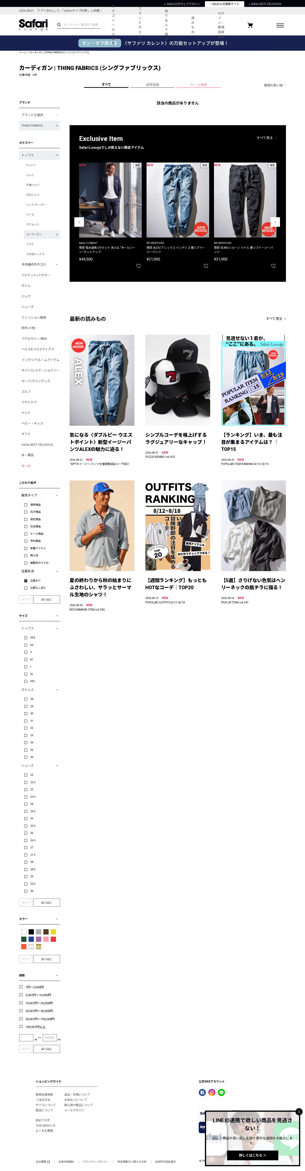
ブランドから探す (140, 25)
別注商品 (35, 526)
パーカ (30, 214)
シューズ (27, 307)
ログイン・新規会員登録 (221, 25)
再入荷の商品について (78, 1105)
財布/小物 (28, 328)
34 (31, 742)
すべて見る (265, 138)
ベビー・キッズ (32, 423)
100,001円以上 (35, 1027)
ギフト (26, 434)
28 (31, 699)
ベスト (30, 244)
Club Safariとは (46, 1125)
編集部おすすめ (39, 562)
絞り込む (46, 599)
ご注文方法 (43, 1100)
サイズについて (46, 1105)
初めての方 (43, 1120)
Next (275, 222)
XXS (32, 637)
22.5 (32, 782)
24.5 (32, 811)
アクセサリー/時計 (34, 339)
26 (31, 833)
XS (32, 645)
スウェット (32, 224)
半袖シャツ (32, 185)
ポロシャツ (32, 195)
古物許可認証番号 (165, 1161)
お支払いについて (75, 1100)
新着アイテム (38, 548)
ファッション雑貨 (33, 317)
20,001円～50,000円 (39, 1011)
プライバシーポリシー (96, 1161)
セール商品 (36, 533)
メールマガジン (74, 1110)
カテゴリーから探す (113, 25)
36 (31, 757)
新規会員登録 (44, 1094)
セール (26, 466)
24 (31, 803)
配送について (44, 1110)
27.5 (32, 854)
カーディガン (34, 234)
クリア (26, 599)
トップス (27, 155)
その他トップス (35, 254)
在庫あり (35, 580)
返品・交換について (77, 1094)
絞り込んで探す (166, 25)
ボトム (26, 285)
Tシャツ (31, 165)
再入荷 (34, 555)
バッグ (26, 296)
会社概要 (41, 1161)
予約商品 (35, 541)
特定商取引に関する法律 (131, 1161)
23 (31, 789)
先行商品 (35, 512)
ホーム (22, 52)
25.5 (32, 825)
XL (31, 674)
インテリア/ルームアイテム (40, 360)
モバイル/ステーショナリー (40, 370)
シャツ (30, 175)
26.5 (32, 840)
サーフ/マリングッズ (35, 381)
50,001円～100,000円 (40, 1019)
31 (31, 720)
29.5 (32, 883)
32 (31, 728)
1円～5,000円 (34, 987)
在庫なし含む (38, 587)
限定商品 (35, 519)
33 (31, 735)
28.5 (32, 869)
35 (31, 749)
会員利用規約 (66, 1161)
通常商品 (35, 504)
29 (31, 706)
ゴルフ (26, 391)
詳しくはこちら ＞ (252, 1155)
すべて (106, 84)
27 (31, 847)
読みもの (192, 25)
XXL (32, 681)
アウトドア (29, 402)
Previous (79, 222)
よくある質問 (44, 1130)
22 (31, 774)
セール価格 (198, 85)
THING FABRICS (32, 125)
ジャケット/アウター (35, 275)
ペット (26, 413)
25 (31, 818)
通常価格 (152, 85)
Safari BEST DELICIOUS (37, 444)
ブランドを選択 (32, 115)
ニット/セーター (36, 204)
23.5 (32, 796)
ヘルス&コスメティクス (37, 349)
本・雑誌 (27, 455)
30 (31, 713)
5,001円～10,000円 (38, 995)
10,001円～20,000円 (39, 1003)
